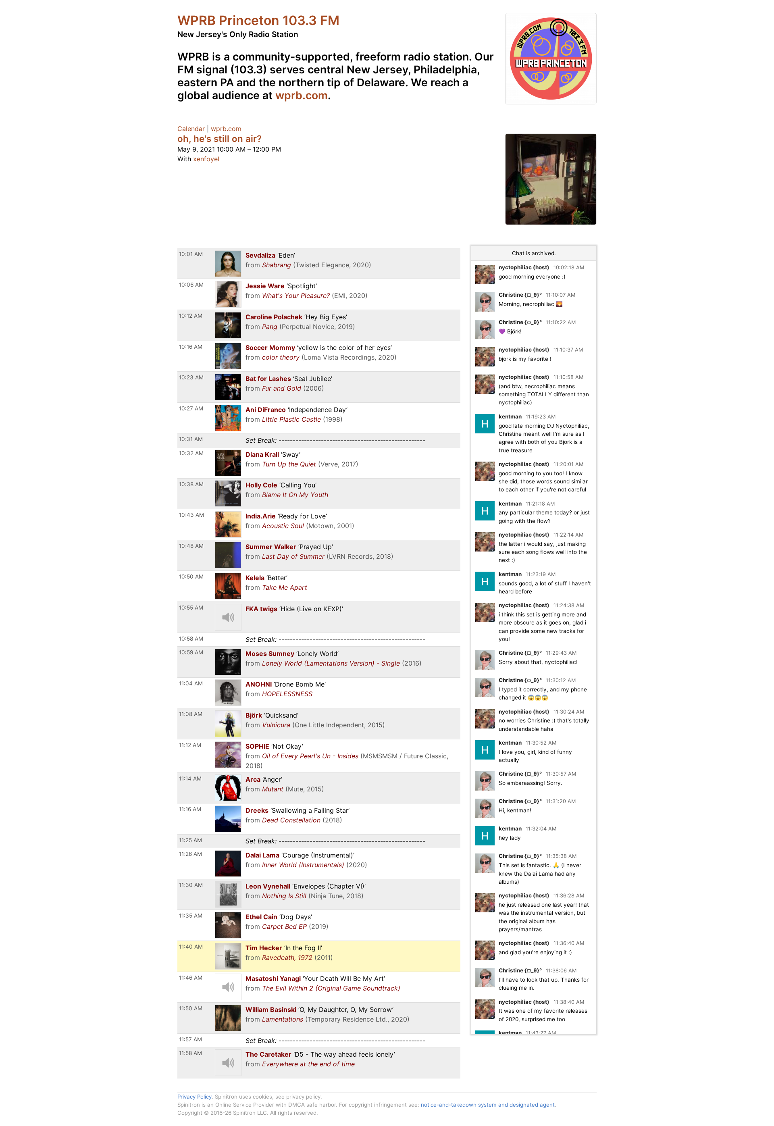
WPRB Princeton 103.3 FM (258, 20)
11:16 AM (190, 809)
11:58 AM (190, 1053)
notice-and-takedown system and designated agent (488, 1104)
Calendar (191, 129)
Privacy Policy (194, 1096)
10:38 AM (191, 484)
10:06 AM (191, 284)
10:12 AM (190, 315)
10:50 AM (191, 576)
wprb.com (301, 95)
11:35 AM (190, 915)
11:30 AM (191, 885)
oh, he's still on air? (219, 138)
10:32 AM (191, 453)
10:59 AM (191, 652)
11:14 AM (190, 778)
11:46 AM (190, 977)
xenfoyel (206, 159)
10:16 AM (190, 346)
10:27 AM (191, 408)
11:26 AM (190, 854)
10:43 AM (191, 515)
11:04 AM (191, 683)
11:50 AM (190, 1008)
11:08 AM (190, 714)
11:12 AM (190, 745)
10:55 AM (191, 607)
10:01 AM (191, 254)
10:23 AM (191, 377)
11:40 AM (191, 946)
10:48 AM (191, 546)
